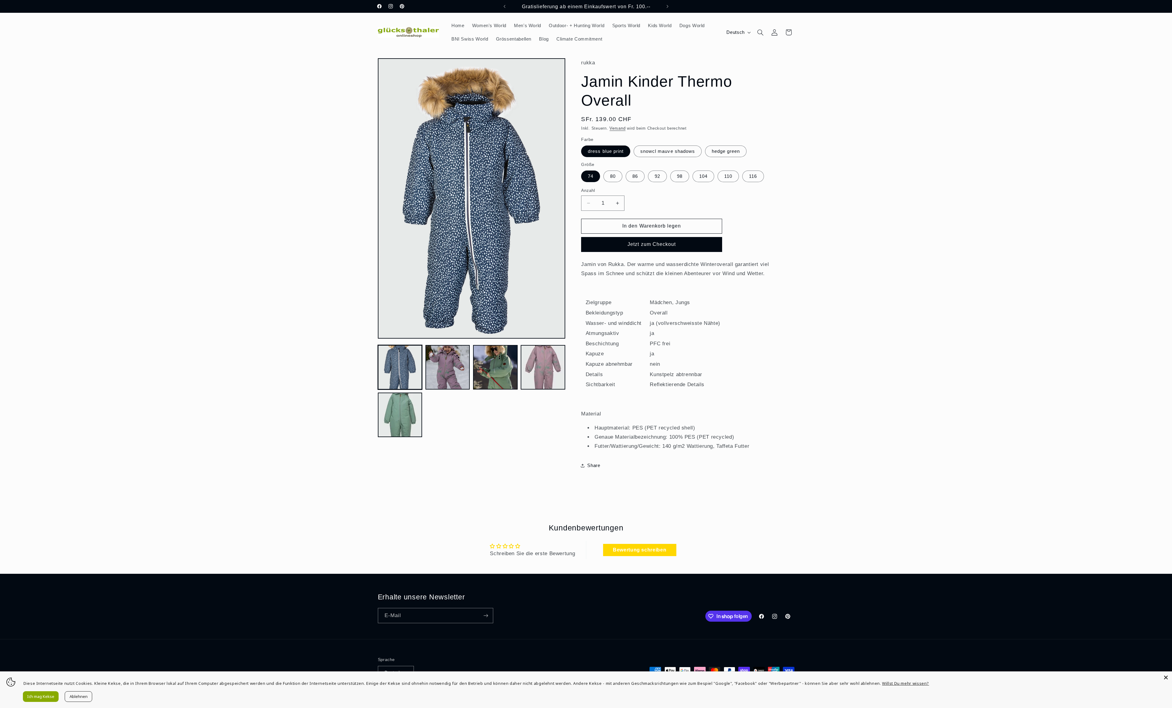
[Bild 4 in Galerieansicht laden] (543, 367)
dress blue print (606, 151)
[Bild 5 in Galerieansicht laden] (400, 415)
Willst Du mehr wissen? (905, 683)
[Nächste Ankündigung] (667, 6)
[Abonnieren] (486, 615)
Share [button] (593, 465)
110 (728, 176)
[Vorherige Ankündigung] (504, 6)
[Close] (1166, 677)
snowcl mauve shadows (667, 151)
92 (657, 176)
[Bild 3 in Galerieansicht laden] (495, 367)
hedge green (726, 151)
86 (635, 176)
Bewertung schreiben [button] (639, 549)
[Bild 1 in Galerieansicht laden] (400, 367)
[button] (760, 32)
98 (679, 176)
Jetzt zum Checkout (652, 244)
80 (613, 176)
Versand (617, 128)
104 (703, 176)
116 (753, 176)
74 (590, 176)
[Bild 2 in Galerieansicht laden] (447, 367)
